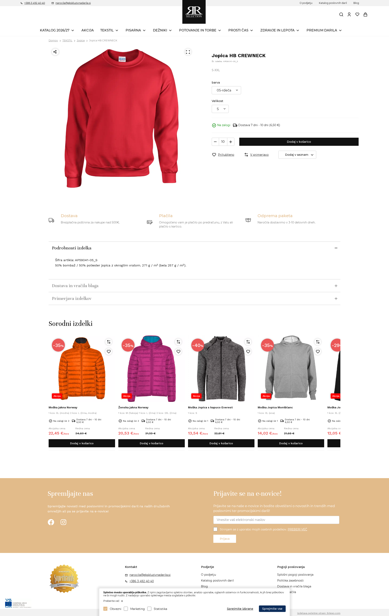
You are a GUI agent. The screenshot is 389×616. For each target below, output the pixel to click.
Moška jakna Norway (63, 407)
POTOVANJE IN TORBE (197, 30)
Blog (356, 2)
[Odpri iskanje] (341, 14)
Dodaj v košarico (299, 142)
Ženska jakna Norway (133, 407)
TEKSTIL (107, 30)
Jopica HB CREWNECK (103, 40)
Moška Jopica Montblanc (275, 407)
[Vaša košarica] (365, 14)
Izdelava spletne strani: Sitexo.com (318, 613)
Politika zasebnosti (290, 580)
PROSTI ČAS (238, 30)
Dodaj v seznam (296, 155)
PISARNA (133, 30)
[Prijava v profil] (349, 14)
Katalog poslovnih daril (333, 2)
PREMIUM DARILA (322, 30)
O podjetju (306, 2)
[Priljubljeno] (108, 351)
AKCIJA (87, 30)
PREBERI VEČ (297, 529)
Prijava (225, 539)
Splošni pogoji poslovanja (295, 574)
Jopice (81, 40)
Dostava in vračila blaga (294, 586)
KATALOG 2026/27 (54, 30)
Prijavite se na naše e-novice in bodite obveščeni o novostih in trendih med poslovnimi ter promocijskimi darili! (274, 508)
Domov (53, 40)
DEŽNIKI (160, 30)
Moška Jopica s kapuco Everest (210, 407)
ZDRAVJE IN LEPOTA (277, 30)
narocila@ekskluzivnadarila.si (73, 2)
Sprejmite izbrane (240, 609)
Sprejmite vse (272, 609)
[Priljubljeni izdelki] (357, 14)
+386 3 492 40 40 (34, 2)
